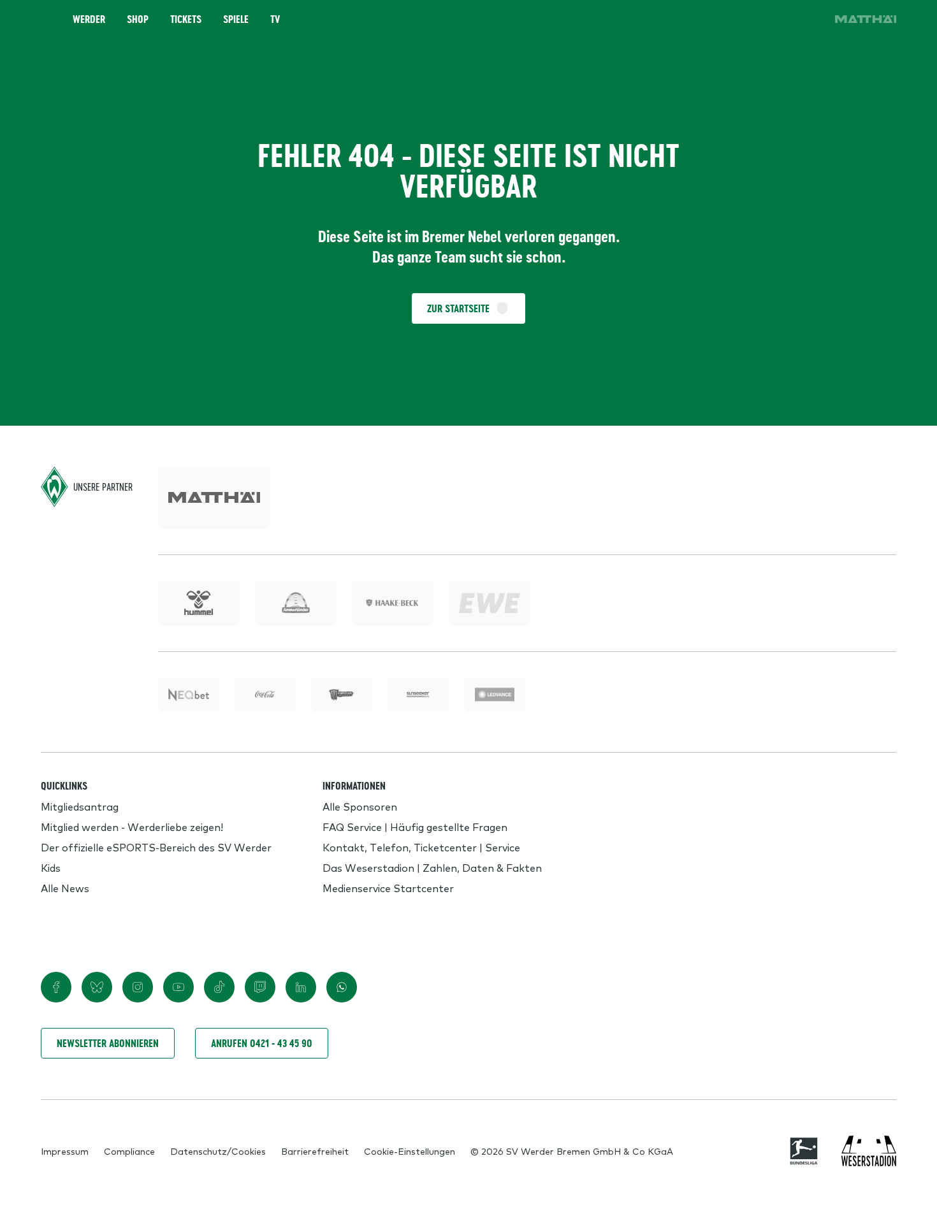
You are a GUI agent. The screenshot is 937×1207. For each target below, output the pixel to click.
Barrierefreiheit (315, 1151)
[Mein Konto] (809, 19)
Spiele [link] (236, 19)
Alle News (65, 888)
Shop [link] (138, 19)
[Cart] (774, 19)
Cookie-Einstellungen (409, 1151)
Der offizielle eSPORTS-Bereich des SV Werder (156, 847)
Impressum (65, 1151)
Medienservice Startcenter (388, 888)
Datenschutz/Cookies (218, 1151)
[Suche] (738, 19)
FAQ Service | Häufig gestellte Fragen (415, 826)
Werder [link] (89, 19)
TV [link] (275, 19)
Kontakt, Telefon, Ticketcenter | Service (421, 847)
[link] (865, 19)
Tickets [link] (185, 19)
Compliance (129, 1151)
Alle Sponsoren (360, 806)
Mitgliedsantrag (80, 806)
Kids (51, 867)
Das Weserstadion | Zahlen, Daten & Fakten (432, 867)
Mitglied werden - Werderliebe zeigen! (132, 826)
